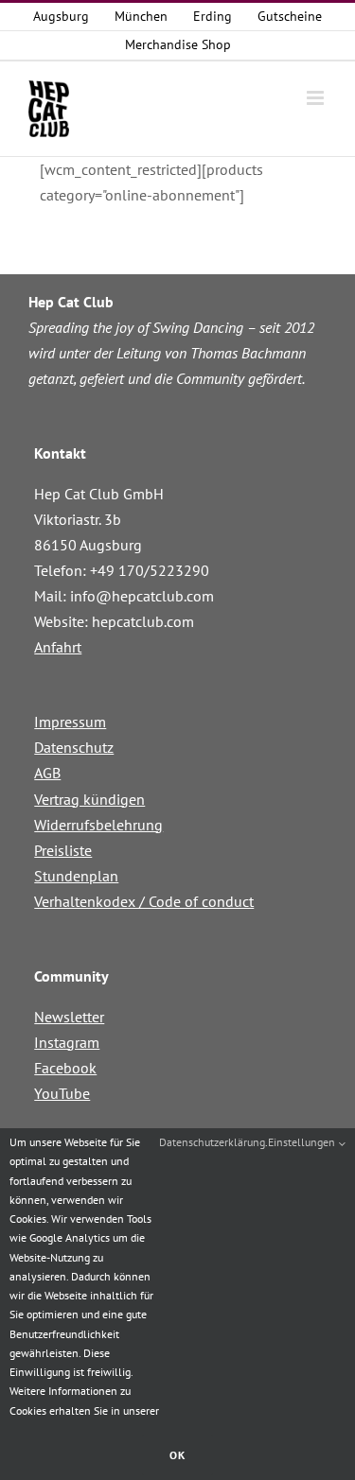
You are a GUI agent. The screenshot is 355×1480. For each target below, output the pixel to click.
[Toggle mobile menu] (317, 98)
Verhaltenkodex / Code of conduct (144, 901)
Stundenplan (76, 875)
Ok (177, 1455)
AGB (47, 772)
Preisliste (63, 850)
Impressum (70, 721)
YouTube (62, 1093)
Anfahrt (57, 646)
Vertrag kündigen (89, 799)
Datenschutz (74, 747)
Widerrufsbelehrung (98, 824)
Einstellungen (303, 1142)
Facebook (65, 1067)
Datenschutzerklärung (212, 1142)
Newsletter (69, 1016)
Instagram (66, 1042)
